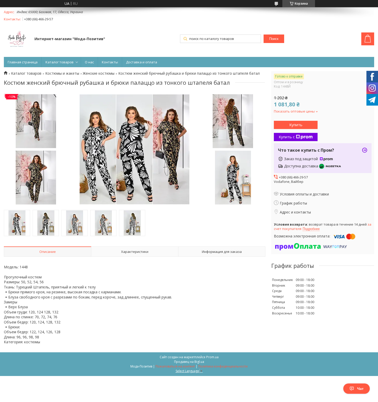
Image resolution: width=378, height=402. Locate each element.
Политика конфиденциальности (223, 366)
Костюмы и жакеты (62, 73)
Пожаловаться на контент (175, 366)
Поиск (273, 39)
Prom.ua (212, 357)
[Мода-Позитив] (17, 39)
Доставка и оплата (141, 62)
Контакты (110, 62)
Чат (360, 389)
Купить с (287, 136)
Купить (295, 124)
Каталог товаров (60, 62)
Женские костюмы (98, 73)
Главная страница (23, 62)
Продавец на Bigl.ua (189, 362)
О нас (89, 62)
